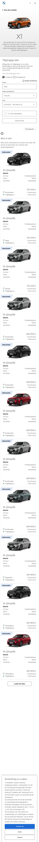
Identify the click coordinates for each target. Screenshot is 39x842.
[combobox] (19, 95)
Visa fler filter (19, 121)
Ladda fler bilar (19, 684)
